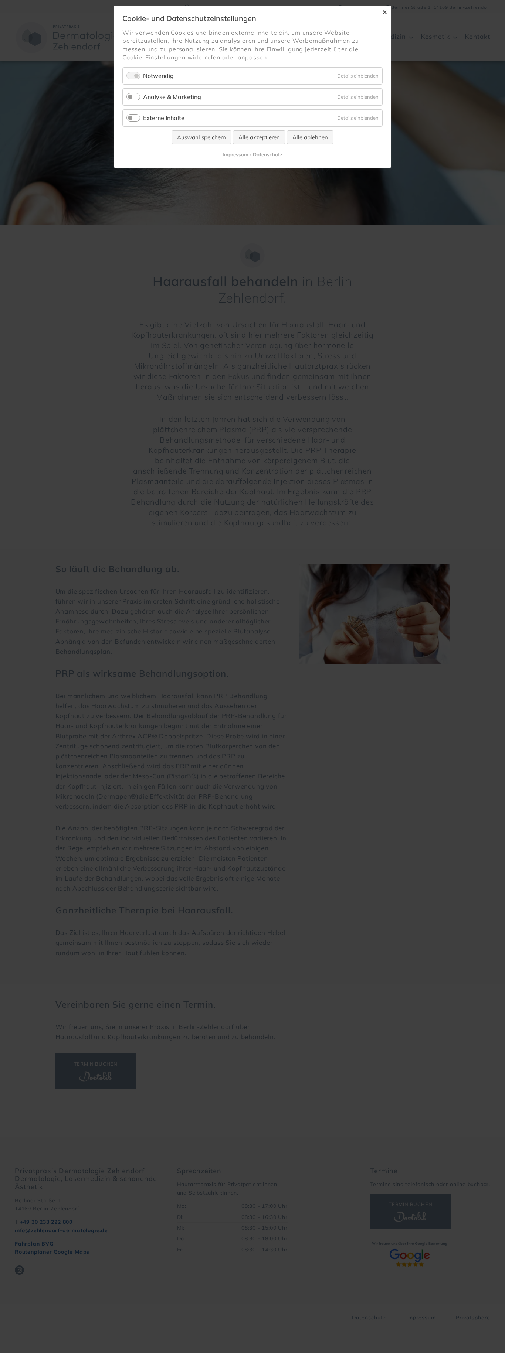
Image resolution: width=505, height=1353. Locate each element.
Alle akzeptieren (259, 137)
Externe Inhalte (163, 118)
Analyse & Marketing (172, 96)
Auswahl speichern (201, 137)
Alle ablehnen (310, 137)
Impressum (235, 154)
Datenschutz (267, 154)
